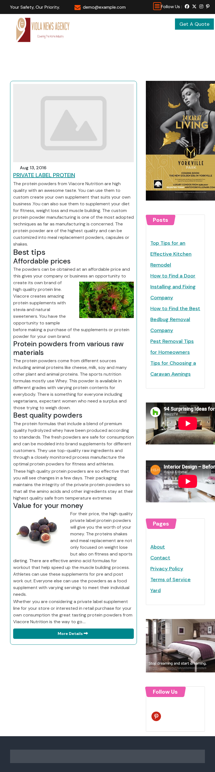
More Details (71, 633)
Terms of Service (170, 579)
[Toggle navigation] (157, 6)
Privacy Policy (166, 568)
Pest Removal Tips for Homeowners (172, 347)
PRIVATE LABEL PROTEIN (44, 175)
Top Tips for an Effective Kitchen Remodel (170, 254)
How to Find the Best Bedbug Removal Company (175, 319)
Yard (155, 590)
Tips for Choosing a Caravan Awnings (173, 368)
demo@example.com (104, 7)
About (157, 546)
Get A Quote (194, 24)
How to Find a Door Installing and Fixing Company (173, 286)
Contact (160, 557)
